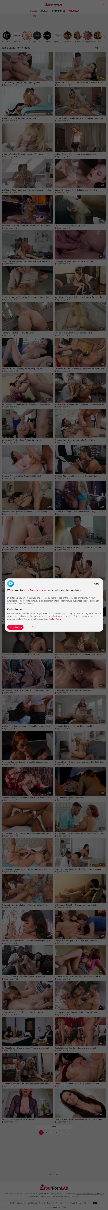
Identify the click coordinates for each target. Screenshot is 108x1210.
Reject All (30, 627)
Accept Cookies (15, 627)
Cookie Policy (55, 619)
